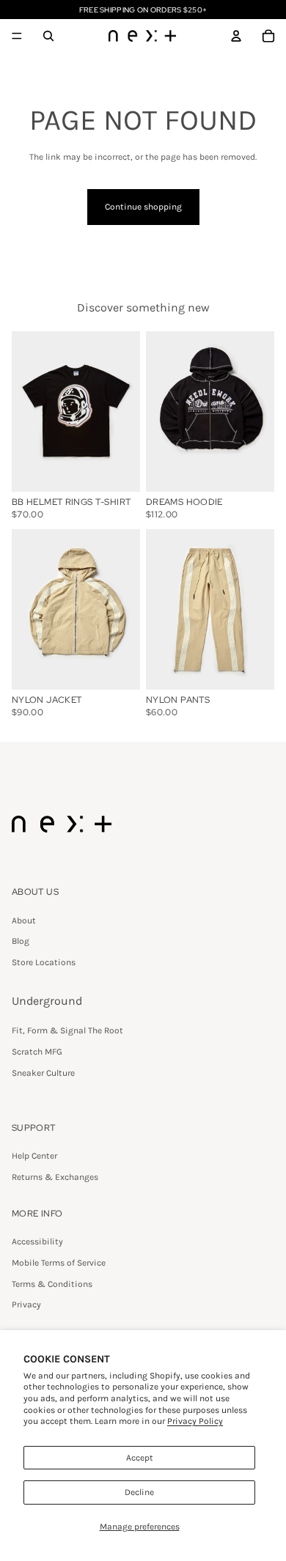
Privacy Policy (195, 1421)
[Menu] (17, 36)
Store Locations (44, 962)
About (24, 920)
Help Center (34, 1156)
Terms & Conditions (52, 1284)
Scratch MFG (37, 1052)
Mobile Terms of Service (59, 1263)
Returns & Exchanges (55, 1177)
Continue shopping (143, 207)
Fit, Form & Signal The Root (67, 1030)
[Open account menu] (236, 36)
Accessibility (37, 1241)
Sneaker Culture (43, 1073)
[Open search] (48, 36)
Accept (139, 1458)
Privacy (26, 1304)
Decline (139, 1492)
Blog (20, 941)
